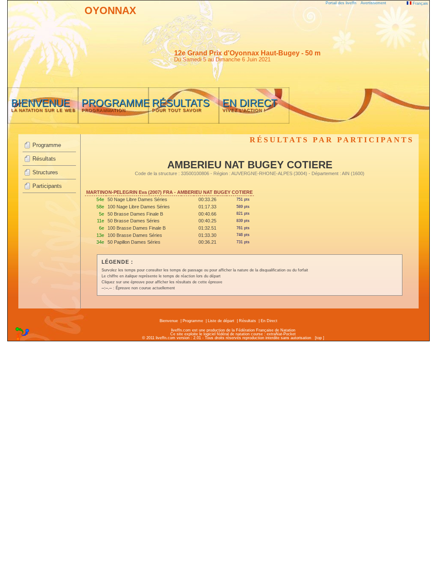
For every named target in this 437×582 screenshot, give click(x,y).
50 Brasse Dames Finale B (135, 213)
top (319, 338)
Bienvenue (169, 321)
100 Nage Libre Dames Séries (139, 206)
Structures (45, 172)
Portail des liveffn (341, 3)
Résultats (44, 159)
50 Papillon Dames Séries (134, 242)
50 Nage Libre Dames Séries (137, 199)
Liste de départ (221, 321)
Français (419, 3)
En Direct (269, 321)
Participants (47, 186)
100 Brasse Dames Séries (135, 235)
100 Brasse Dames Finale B (137, 227)
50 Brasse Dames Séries (134, 220)
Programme (46, 145)
